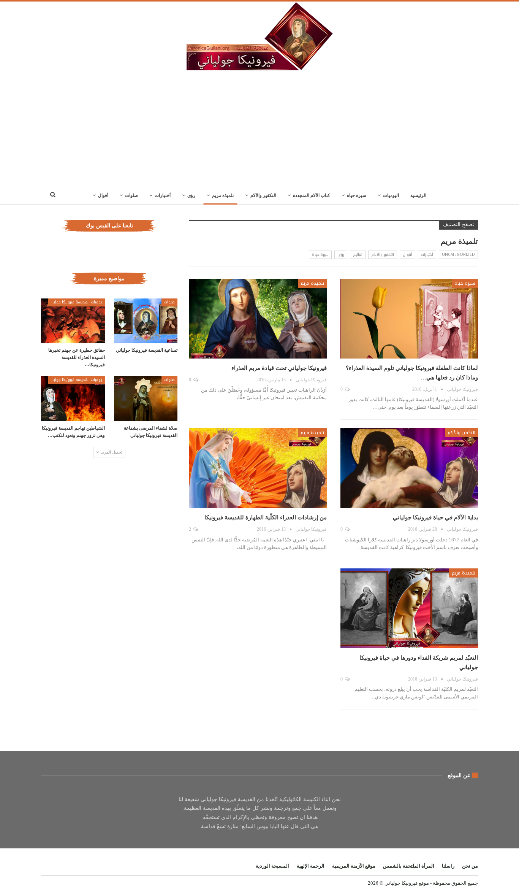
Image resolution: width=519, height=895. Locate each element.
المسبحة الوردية (272, 866)
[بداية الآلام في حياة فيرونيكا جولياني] (409, 468)
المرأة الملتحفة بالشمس (408, 866)
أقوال (103, 195)
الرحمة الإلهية (310, 866)
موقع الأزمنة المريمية (353, 866)
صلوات (131, 195)
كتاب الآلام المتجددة (311, 195)
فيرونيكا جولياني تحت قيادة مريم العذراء (279, 368)
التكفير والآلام (263, 195)
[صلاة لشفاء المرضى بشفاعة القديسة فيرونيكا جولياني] (146, 398)
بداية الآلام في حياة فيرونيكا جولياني (435, 517)
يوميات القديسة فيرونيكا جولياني (75, 302)
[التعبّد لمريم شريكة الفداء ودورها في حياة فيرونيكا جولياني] (409, 608)
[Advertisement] (259, 129)
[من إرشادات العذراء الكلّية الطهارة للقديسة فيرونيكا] (257, 468)
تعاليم (357, 254)
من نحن (470, 866)
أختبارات (163, 195)
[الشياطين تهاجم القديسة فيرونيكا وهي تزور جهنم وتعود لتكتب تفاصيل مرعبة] (73, 398)
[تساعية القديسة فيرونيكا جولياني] (146, 320)
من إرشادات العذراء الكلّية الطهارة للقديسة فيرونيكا (265, 517)
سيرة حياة (356, 195)
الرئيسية (418, 195)
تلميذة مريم (223, 195)
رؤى (191, 195)
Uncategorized (458, 254)
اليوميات (391, 195)
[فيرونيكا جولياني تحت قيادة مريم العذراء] (257, 319)
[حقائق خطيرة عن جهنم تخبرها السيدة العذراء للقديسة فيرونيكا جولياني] (73, 320)
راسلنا (448, 866)
